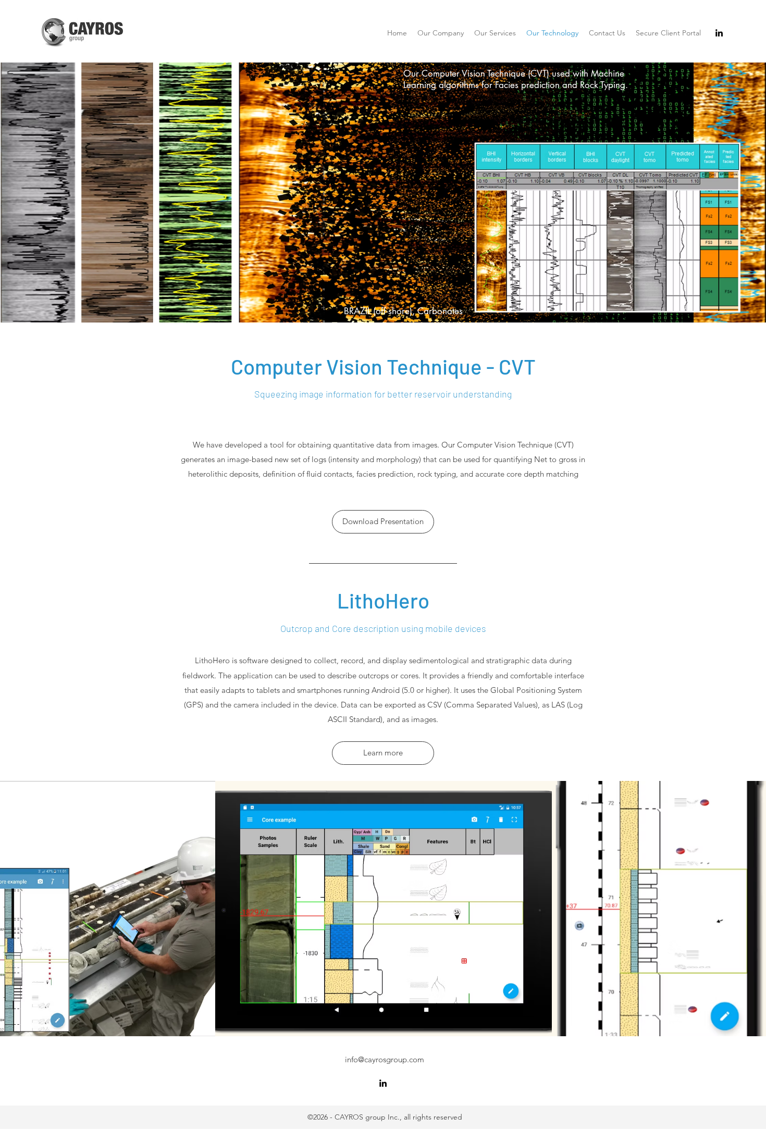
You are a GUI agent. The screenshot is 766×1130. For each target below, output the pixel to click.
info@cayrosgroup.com (384, 1059)
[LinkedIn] (719, 33)
